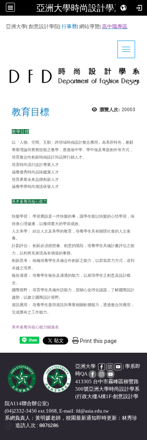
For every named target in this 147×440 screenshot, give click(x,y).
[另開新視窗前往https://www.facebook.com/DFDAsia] (92, 374)
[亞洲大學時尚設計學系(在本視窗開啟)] (73, 64)
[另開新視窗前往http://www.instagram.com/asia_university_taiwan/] (109, 366)
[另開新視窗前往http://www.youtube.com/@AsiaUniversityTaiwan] (118, 366)
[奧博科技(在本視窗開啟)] (10, 425)
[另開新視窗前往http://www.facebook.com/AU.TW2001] (102, 366)
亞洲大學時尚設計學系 (79, 8)
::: (3, 25)
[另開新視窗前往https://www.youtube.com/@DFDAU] (110, 374)
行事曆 (69, 26)
